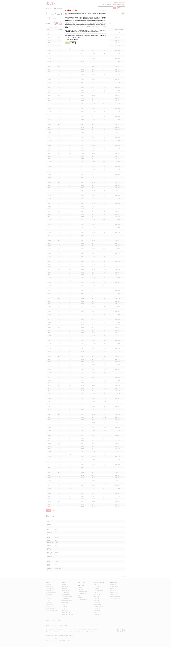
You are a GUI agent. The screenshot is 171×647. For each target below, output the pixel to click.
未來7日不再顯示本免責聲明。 (72, 39)
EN (105, 10)
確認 (67, 42)
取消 (73, 42)
